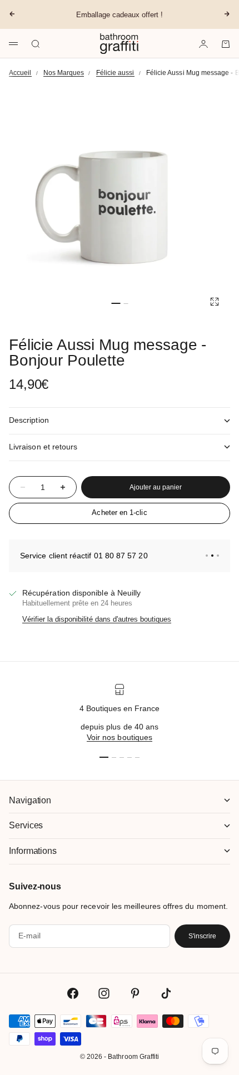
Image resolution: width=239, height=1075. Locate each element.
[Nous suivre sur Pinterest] (135, 993)
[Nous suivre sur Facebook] (72, 993)
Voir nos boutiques (119, 737)
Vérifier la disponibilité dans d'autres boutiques (96, 619)
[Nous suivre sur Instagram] (104, 993)
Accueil (20, 73)
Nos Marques (63, 73)
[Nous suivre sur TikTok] (166, 993)
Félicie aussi (115, 73)
